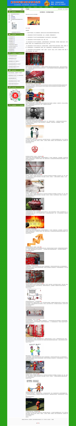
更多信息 (27, 416)
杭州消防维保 (11, 36)
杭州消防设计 (11, 40)
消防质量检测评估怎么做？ (12, 58)
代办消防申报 (11, 43)
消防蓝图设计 (11, 41)
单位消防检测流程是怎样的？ (12, 55)
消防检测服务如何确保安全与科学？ (14, 66)
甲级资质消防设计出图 (12, 44)
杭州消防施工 (11, 38)
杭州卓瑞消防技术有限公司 (30, 69)
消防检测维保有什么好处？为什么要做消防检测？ (16, 75)
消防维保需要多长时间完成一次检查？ (14, 81)
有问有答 (46, 7)
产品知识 (40, 7)
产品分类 (35, 7)
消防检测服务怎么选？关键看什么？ (14, 61)
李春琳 (53, 419)
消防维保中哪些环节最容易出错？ (13, 83)
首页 (24, 7)
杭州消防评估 (11, 50)
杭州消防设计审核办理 (12, 46)
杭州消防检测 (11, 49)
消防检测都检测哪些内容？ (12, 78)
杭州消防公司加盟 (12, 47)
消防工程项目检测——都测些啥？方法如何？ (15, 72)
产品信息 (29, 7)
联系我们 (51, 7)
